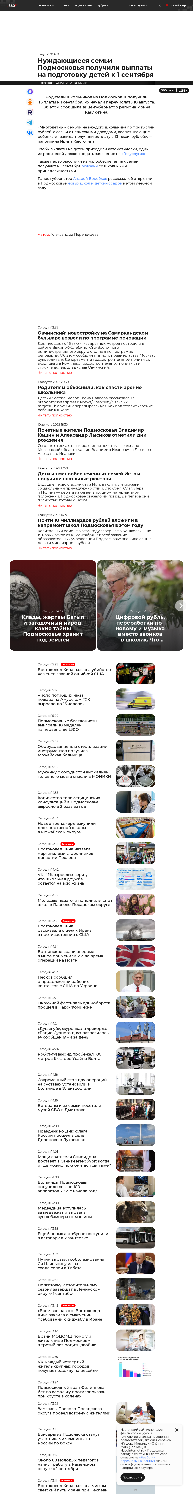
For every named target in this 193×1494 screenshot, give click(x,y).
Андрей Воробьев (90, 178)
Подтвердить (133, 1477)
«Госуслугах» (134, 154)
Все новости (46, 5)
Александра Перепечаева (75, 234)
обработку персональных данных (137, 1459)
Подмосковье (83, 5)
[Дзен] (174, 90)
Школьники (80, 82)
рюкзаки (90, 166)
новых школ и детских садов (95, 183)
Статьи (64, 5)
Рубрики (103, 5)
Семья (69, 82)
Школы (60, 82)
